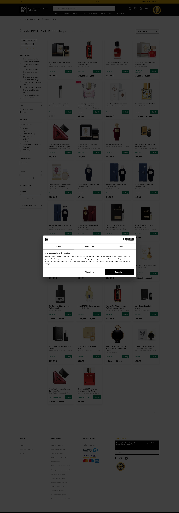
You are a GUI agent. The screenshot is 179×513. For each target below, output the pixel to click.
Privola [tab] (58, 246)
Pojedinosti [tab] (89, 246)
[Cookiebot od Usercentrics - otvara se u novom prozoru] (125, 239)
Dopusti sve (119, 272)
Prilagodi (88, 272)
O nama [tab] (120, 246)
